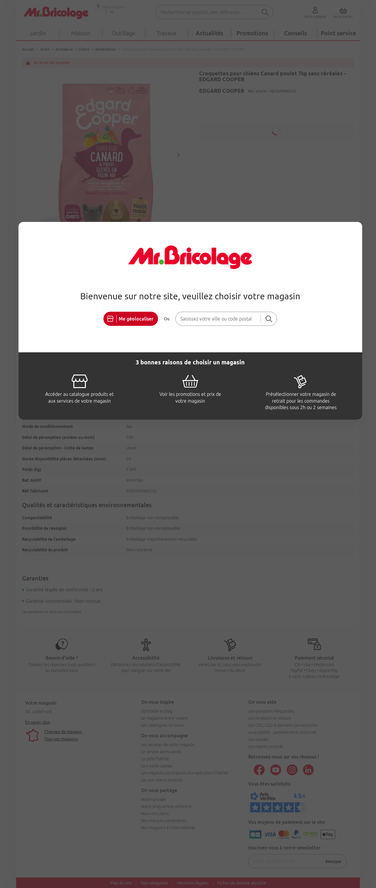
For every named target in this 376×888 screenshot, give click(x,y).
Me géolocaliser (136, 318)
